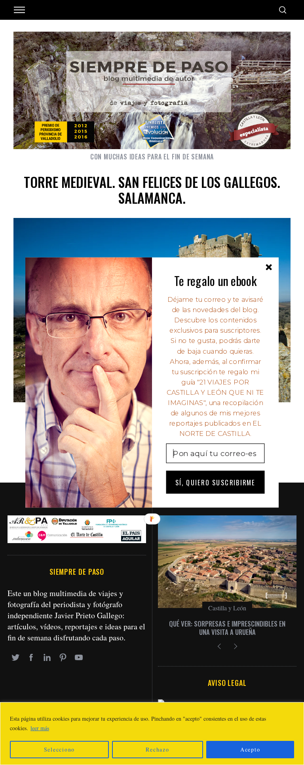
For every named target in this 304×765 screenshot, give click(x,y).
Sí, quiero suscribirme (215, 482)
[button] (215, 280)
